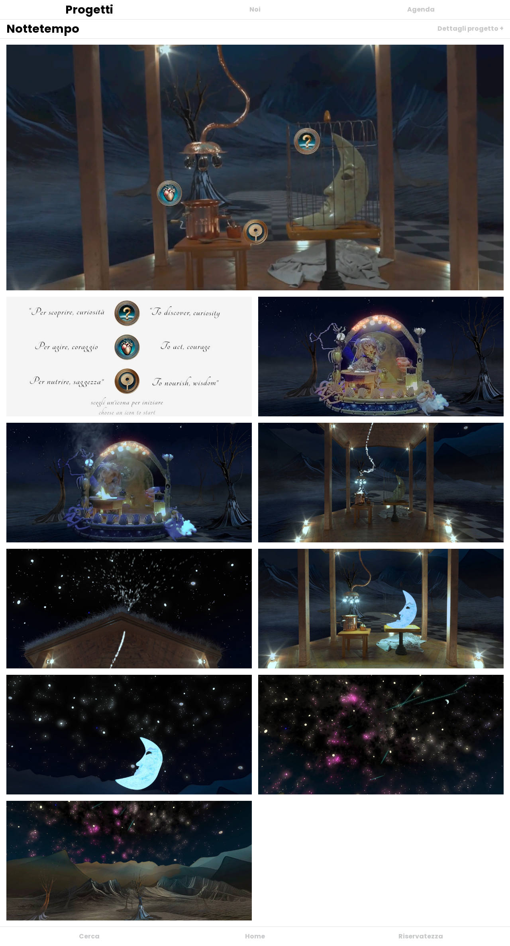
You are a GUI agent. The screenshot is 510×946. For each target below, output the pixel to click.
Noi (255, 9)
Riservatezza (420, 936)
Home (255, 936)
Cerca (89, 936)
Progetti (89, 10)
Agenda (421, 9)
